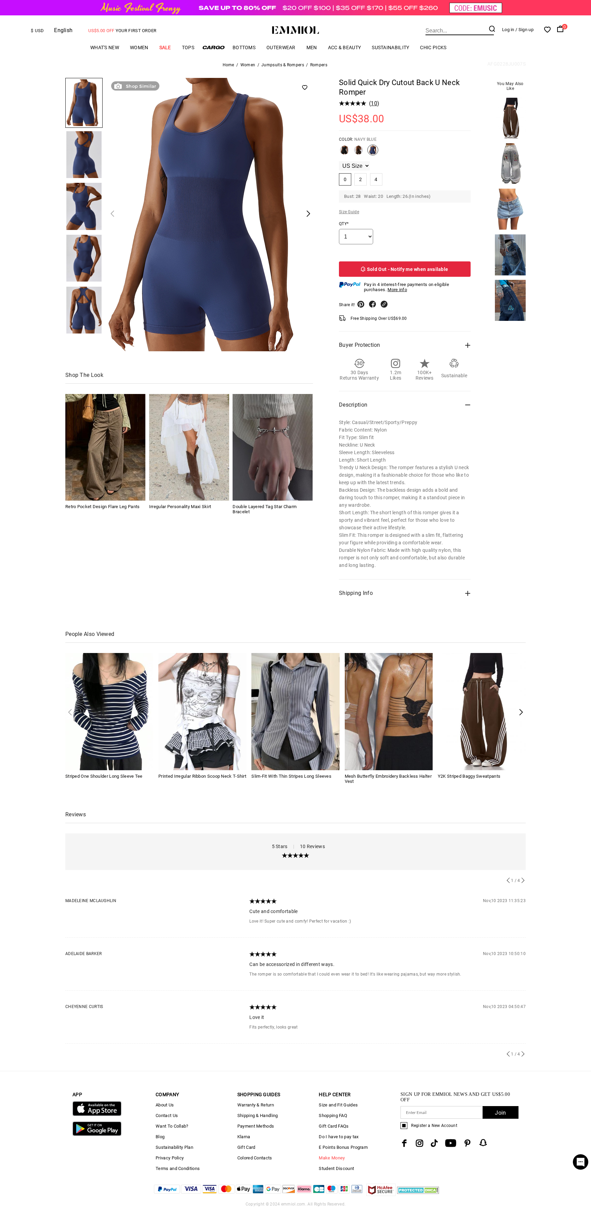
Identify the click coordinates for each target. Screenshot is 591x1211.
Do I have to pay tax (338, 1136)
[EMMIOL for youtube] (450, 1143)
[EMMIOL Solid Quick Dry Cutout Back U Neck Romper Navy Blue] (372, 152)
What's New (104, 47)
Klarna (243, 1136)
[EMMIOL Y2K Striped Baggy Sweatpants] (482, 711)
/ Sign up (524, 29)
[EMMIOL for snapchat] (483, 1143)
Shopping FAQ (333, 1115)
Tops (188, 47)
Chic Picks (433, 47)
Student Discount (336, 1168)
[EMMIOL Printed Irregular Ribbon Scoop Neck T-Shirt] (202, 711)
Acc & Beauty (344, 47)
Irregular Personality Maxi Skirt (180, 506)
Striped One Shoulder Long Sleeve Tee (104, 776)
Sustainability (390, 47)
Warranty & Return (255, 1104)
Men (311, 47)
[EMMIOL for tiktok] (434, 1143)
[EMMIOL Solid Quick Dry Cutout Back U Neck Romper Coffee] (358, 152)
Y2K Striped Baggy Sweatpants (469, 776)
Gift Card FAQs (334, 1126)
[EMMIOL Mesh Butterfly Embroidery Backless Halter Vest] (389, 711)
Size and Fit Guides (338, 1104)
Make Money (332, 1157)
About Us (165, 1104)
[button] (521, 712)
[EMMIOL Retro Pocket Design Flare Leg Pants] (105, 447)
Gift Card (246, 1147)
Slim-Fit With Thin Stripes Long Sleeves (291, 776)
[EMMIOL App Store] (97, 1114)
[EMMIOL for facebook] (404, 1143)
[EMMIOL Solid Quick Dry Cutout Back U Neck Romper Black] (344, 152)
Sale (165, 47)
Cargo (213, 47)
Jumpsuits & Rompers (282, 65)
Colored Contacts (254, 1157)
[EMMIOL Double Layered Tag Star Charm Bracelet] (273, 447)
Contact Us (167, 1115)
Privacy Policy (170, 1157)
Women (139, 47)
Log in (508, 29)
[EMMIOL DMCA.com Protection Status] (418, 1194)
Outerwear (281, 47)
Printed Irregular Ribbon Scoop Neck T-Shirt (202, 776)
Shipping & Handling (257, 1115)
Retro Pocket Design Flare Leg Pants (102, 506)
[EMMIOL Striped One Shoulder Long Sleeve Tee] (109, 711)
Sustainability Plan (174, 1147)
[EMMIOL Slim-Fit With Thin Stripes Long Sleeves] (295, 711)
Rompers (318, 65)
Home (228, 65)
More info (397, 289)
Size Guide (349, 211)
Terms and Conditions (178, 1168)
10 (374, 103)
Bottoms (244, 47)
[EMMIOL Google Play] (97, 1134)
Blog (160, 1136)
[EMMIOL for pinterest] (467, 1143)
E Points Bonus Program (343, 1147)
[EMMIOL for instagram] (419, 1143)
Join (500, 1113)
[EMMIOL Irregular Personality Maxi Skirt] (189, 447)
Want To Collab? (172, 1126)
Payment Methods (255, 1126)
